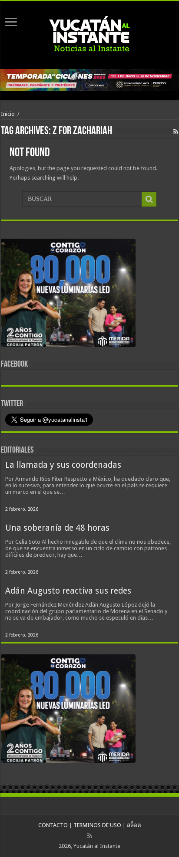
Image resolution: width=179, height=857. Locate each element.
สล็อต (134, 825)
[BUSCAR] (149, 199)
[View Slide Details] (68, 295)
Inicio (8, 114)
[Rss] (89, 836)
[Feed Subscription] (175, 131)
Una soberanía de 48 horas (57, 528)
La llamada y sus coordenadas (63, 465)
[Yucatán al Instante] (89, 33)
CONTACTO (53, 825)
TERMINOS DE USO (97, 825)
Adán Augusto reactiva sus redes (68, 591)
